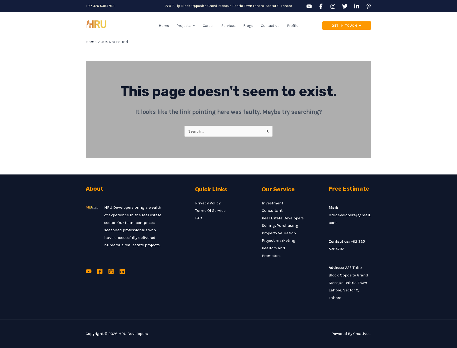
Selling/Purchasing (280, 225)
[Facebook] (321, 6)
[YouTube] (309, 6)
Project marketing (278, 240)
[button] (193, 25)
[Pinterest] (368, 6)
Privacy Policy (208, 203)
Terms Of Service (210, 210)
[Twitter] (345, 6)
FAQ (198, 218)
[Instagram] (333, 6)
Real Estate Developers (283, 218)
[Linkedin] (356, 6)
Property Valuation (279, 233)
